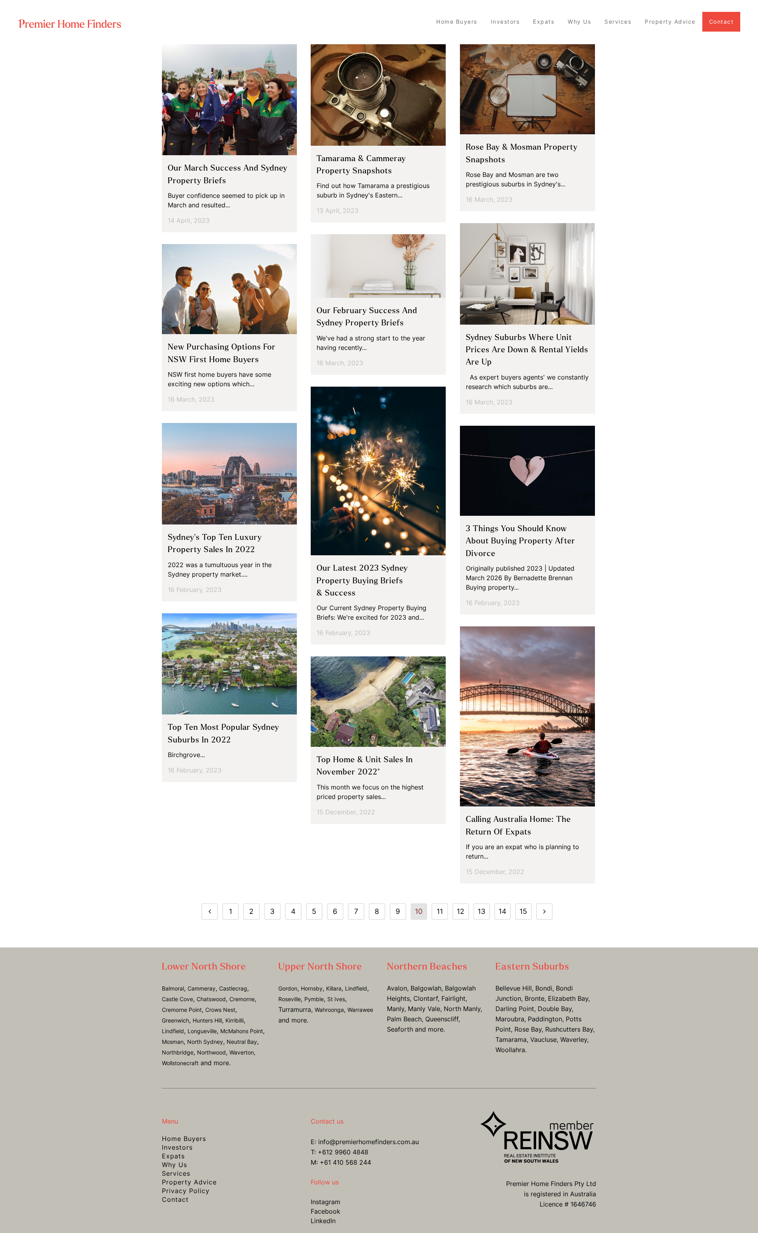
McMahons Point (241, 1031)
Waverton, (242, 1052)
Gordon (287, 988)
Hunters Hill (207, 1020)
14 (503, 911)
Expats (173, 1156)
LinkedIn (323, 1221)
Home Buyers (184, 1139)
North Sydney (205, 1041)
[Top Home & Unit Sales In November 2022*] (378, 701)
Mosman (173, 1041)
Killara (333, 988)
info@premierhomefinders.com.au (368, 1142)
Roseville (289, 999)
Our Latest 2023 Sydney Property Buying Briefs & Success (362, 580)
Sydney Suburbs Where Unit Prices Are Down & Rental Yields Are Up (527, 350)
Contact (175, 1199)
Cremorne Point (182, 1009)
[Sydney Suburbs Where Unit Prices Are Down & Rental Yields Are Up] (527, 274)
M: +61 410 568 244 (341, 1162)
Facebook (325, 1211)
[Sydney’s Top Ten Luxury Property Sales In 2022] (229, 473)
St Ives (336, 999)
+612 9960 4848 (343, 1152)
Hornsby (312, 988)
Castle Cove (177, 999)
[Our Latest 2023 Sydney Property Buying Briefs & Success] (378, 471)
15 (523, 911)
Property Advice (189, 1182)
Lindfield (173, 1031)
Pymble (314, 999)
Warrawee (360, 1009)
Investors (177, 1147)
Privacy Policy (186, 1191)
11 (440, 911)
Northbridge (177, 1052)
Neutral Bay (242, 1041)
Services (176, 1173)
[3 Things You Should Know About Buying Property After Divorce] (527, 471)
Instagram (325, 1202)
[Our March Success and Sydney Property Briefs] (229, 99)
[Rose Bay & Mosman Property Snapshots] (527, 89)
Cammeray (202, 988)
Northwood (211, 1052)
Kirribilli (234, 1020)
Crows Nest (220, 1009)
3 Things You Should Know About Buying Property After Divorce (520, 541)
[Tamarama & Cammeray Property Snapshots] (378, 95)
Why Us (174, 1165)
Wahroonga (329, 1009)
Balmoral (173, 988)
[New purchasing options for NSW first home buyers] (229, 289)
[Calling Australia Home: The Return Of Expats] (527, 716)
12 (460, 911)
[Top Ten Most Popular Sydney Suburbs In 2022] (229, 664)
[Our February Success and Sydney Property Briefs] (378, 265)
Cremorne (242, 999)
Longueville (202, 1031)
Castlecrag (233, 988)
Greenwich (175, 1020)
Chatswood (211, 999)
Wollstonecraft (180, 1063)
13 (481, 911)
